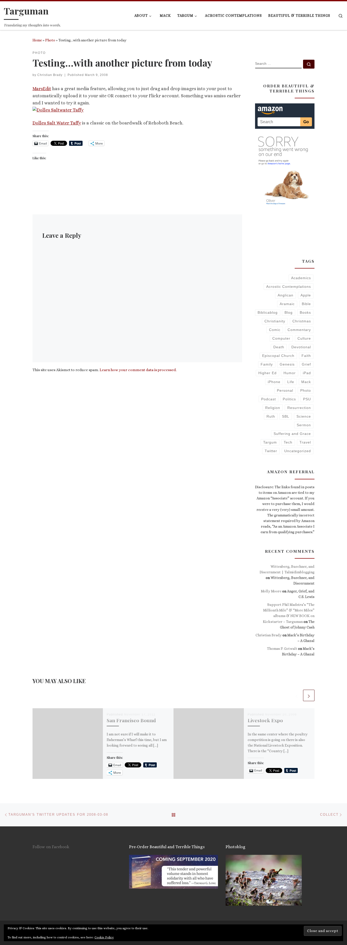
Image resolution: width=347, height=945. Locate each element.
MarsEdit (42, 88)
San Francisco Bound (131, 720)
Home (37, 40)
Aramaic (287, 304)
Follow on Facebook (51, 846)
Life (290, 382)
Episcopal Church (278, 356)
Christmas (301, 321)
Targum (270, 442)
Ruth (270, 416)
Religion (272, 408)
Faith (306, 356)
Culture (304, 338)
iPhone (274, 382)
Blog (289, 312)
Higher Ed (267, 373)
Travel (305, 442)
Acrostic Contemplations (288, 287)
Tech (288, 442)
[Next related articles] (308, 695)
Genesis (287, 364)
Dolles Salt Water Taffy (57, 122)
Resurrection (299, 408)
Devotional (301, 347)
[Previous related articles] (296, 695)
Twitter (271, 451)
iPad (307, 373)
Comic (274, 330)
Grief (306, 364)
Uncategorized (297, 451)
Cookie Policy (104, 937)
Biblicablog (268, 312)
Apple (306, 295)
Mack (306, 382)
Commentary (299, 330)
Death (278, 347)
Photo (50, 40)
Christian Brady (49, 75)
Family (267, 364)
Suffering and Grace (292, 434)
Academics (301, 278)
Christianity (274, 321)
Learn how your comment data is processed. (138, 370)
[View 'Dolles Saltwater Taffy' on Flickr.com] (58, 109)
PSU (307, 399)
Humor (289, 373)
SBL (285, 416)
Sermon (304, 425)
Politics (289, 399)
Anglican (285, 295)
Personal (285, 390)
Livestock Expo (265, 720)
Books (305, 312)
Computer (281, 338)
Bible (306, 304)
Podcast (268, 399)
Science (303, 416)
